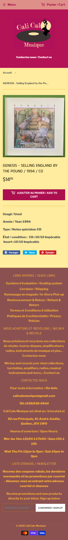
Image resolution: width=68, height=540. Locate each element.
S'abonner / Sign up (50, 507)
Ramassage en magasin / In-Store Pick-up (34, 294)
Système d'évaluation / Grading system (34, 283)
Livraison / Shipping (34, 289)
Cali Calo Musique (36, 525)
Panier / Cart (55, 4)
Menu (12, 4)
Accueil (7, 72)
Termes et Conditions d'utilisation (34, 310)
